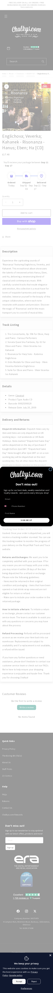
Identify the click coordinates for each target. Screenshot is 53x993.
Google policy (16, 975)
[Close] (50, 955)
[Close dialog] (50, 469)
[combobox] (7, 506)
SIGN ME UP (26, 520)
